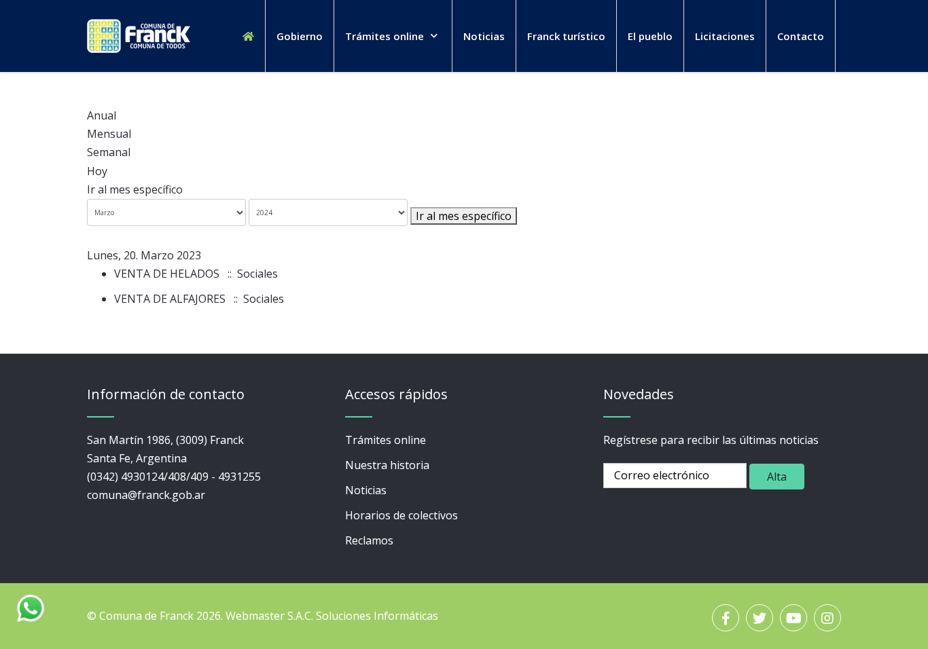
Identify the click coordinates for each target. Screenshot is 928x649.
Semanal (108, 152)
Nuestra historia (387, 465)
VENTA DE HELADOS (166, 273)
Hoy (97, 171)
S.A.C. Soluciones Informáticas (362, 615)
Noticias (366, 490)
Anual (101, 115)
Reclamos (369, 540)
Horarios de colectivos (401, 515)
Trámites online (385, 439)
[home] (248, 36)
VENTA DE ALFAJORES (170, 298)
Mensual (109, 133)
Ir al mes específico (135, 189)
